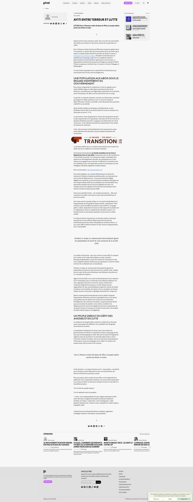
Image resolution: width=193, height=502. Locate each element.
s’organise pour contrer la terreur (84, 56)
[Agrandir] (120, 138)
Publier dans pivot (124, 487)
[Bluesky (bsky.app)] (82, 487)
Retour (47, 8)
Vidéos (89, 3)
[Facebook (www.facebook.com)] (84, 487)
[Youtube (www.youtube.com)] (95, 487)
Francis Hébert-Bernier (138, 28)
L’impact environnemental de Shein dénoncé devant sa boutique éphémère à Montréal (140, 26)
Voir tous (148, 13)
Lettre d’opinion (79, 13)
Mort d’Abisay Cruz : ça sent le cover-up (118, 444)
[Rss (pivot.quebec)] (97, 487)
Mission (121, 471)
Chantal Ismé (55, 16)
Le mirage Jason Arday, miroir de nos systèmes (145, 444)
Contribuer (122, 476)
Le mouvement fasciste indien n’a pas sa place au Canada (139, 17)
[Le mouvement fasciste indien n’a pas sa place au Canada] (128, 19)
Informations (66, 3)
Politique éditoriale (124, 479)
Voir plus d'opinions (144, 434)
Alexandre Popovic (112, 440)
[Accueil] (46, 3)
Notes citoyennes (106, 3)
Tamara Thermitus (142, 440)
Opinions (82, 3)
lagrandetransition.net (94, 170)
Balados (96, 3)
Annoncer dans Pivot (125, 484)
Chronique (84, 449)
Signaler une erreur (124, 489)
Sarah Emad (135, 37)
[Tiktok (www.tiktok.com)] (92, 487)
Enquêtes (75, 3)
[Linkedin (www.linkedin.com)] (90, 487)
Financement (122, 482)
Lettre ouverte (136, 20)
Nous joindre (123, 492)
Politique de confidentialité (49, 499)
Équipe (120, 474)
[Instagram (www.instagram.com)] (87, 487)
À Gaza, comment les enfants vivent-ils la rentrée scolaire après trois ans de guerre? (139, 35)
